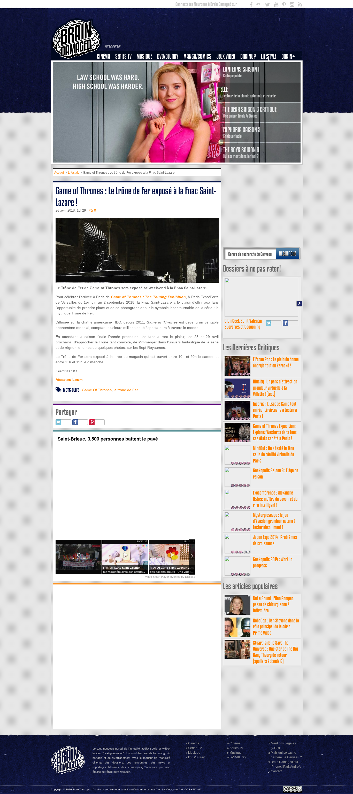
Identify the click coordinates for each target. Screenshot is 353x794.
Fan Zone (290, 65)
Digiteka (190, 576)
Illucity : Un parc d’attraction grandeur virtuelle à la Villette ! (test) (275, 388)
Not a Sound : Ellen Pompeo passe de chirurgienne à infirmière (273, 604)
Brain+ (288, 56)
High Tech (270, 83)
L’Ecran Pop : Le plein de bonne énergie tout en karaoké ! (276, 362)
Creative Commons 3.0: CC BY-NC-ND (178, 789)
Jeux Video (226, 56)
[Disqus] (137, 656)
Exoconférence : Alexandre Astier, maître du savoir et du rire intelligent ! (275, 499)
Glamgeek (270, 74)
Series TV (123, 56)
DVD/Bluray (167, 56)
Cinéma (103, 56)
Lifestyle (268, 56)
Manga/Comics (197, 56)
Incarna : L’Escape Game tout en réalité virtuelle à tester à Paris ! (275, 410)
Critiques (105, 65)
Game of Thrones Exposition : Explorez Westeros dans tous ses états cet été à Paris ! (275, 432)
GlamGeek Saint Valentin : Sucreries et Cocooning (244, 324)
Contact (276, 771)
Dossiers (105, 74)
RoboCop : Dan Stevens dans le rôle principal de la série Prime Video (276, 627)
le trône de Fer (126, 390)
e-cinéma (105, 83)
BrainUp (248, 56)
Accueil (59, 172)
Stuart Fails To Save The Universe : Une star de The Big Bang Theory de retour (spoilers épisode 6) (275, 652)
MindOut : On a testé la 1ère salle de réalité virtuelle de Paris (273, 454)
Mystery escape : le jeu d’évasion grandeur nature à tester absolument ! (274, 521)
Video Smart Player (157, 576)
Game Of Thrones (97, 390)
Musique (144, 56)
